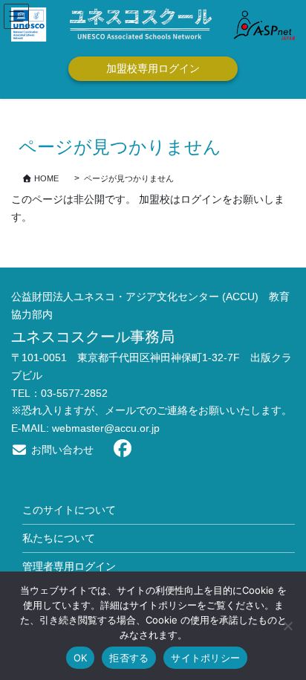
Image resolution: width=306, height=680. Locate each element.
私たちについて (58, 538)
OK (81, 658)
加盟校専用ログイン (153, 68)
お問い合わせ (61, 450)
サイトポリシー (205, 658)
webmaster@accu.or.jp (106, 428)
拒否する (129, 658)
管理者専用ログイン (69, 566)
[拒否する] (287, 625)
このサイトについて (69, 510)
